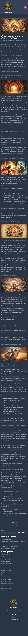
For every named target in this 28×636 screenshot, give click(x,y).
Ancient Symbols (5, 554)
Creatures (3, 565)
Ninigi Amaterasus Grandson (11, 509)
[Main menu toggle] (25, 7)
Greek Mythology (5, 572)
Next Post (14, 525)
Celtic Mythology (5, 561)
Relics (2, 586)
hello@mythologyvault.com (14, 631)
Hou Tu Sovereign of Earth (8, 548)
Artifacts (3, 556)
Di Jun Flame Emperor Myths (8, 544)
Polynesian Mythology (7, 583)
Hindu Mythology (5, 577)
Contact (14, 621)
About (14, 617)
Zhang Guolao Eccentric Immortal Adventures (13, 541)
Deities (3, 568)
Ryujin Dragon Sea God (10, 513)
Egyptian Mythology (6, 570)
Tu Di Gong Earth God (6, 539)
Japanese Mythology (7, 40)
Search (3, 530)
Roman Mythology (6, 588)
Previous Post (14, 522)
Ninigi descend (13, 183)
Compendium (14, 619)
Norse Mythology (5, 581)
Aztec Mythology (5, 559)
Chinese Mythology (6, 563)
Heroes (3, 574)
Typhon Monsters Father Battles (9, 546)
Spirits (2, 590)
